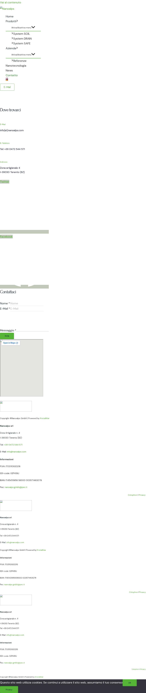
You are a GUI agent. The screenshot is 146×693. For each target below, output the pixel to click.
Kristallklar (44, 418)
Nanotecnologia (16, 65)
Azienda (11, 48)
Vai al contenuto (10, 2)
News (9, 70)
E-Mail (5, 308)
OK (129, 682)
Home (10, 16)
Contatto (12, 75)
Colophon (132, 495)
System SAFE (22, 43)
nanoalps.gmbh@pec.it (16, 487)
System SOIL (21, 34)
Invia (7, 335)
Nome (5, 303)
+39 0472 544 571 (13, 444)
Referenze (20, 61)
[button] (7, 87)
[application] (17, 21)
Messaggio (8, 330)
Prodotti (11, 21)
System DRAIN (22, 38)
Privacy (142, 495)
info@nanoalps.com (16, 451)
